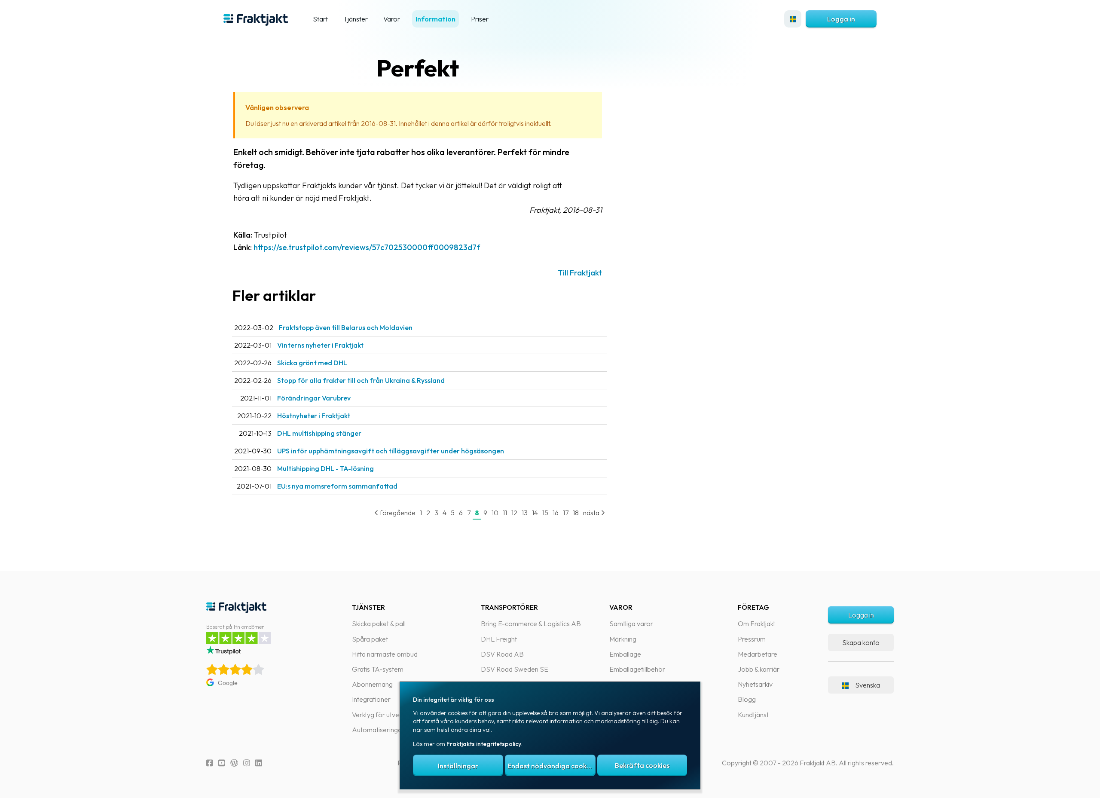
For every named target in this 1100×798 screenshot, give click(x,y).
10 (495, 512)
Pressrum (752, 639)
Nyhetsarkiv (755, 684)
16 (556, 512)
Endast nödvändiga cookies (551, 765)
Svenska (867, 685)
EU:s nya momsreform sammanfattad (337, 486)
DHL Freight (499, 639)
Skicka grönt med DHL (312, 362)
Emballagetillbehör (637, 669)
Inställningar (458, 765)
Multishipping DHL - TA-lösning (325, 468)
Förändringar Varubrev (314, 398)
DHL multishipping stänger (319, 433)
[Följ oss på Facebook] (209, 763)
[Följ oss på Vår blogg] (234, 763)
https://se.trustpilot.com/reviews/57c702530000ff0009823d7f (367, 247)
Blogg (747, 699)
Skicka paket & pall (379, 623)
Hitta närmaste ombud (385, 654)
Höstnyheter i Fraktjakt (313, 415)
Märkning (622, 639)
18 (576, 512)
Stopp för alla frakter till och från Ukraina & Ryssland (361, 380)
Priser (480, 19)
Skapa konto (861, 642)
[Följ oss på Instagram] (246, 763)
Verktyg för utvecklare (384, 714)
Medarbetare (757, 654)
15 (545, 512)
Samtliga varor (631, 623)
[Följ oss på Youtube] (221, 763)
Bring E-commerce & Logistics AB (531, 623)
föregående (397, 512)
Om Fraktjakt (756, 623)
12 (514, 512)
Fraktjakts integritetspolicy (483, 744)
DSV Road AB (502, 654)
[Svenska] (792, 19)
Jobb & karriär (758, 669)
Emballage (625, 654)
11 (505, 512)
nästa (592, 512)
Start (320, 19)
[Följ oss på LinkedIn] (258, 763)
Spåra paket (370, 639)
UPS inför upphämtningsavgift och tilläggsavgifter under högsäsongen (390, 450)
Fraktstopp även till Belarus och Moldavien (345, 327)
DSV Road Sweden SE (514, 669)
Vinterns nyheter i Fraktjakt (320, 345)
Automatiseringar (378, 729)
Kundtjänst (753, 714)
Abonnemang (372, 684)
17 (565, 512)
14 (535, 512)
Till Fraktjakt (580, 273)
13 (525, 512)
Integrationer (371, 699)
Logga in (841, 19)
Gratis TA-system (377, 669)
